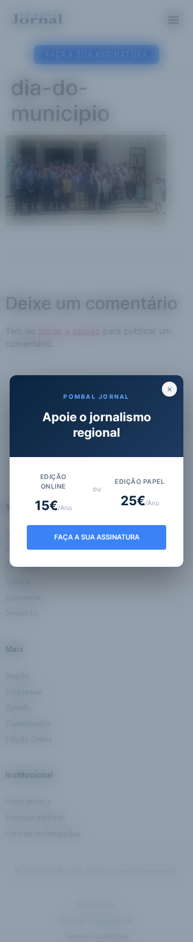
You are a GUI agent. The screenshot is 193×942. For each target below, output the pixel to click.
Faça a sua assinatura (96, 537)
